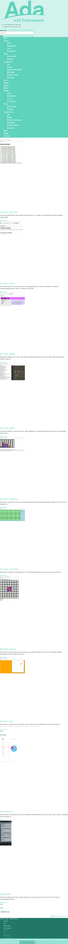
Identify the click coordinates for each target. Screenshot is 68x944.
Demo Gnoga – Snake (6, 721)
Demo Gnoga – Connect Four (9, 499)
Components (7, 62)
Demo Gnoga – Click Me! (7, 283)
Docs (9, 43)
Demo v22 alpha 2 (5, 894)
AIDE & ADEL (12, 57)
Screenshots (12, 46)
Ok (21, 942)
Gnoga (9, 67)
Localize (10, 59)
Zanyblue (10, 78)
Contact (6, 86)
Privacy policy (7, 928)
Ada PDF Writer (13, 75)
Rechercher (3, 30)
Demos (9, 49)
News (5, 80)
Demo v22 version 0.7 (6, 811)
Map (4, 923)
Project (5, 41)
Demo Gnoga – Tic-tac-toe (8, 649)
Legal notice (7, 926)
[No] (36, 943)
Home (5, 38)
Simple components (14, 70)
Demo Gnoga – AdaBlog (7, 354)
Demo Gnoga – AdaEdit (7, 428)
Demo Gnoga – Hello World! (8, 212)
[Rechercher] (1, 36)
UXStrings (11, 73)
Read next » (3, 220)
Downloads (11, 51)
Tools (5, 54)
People (5, 83)
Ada (8, 65)
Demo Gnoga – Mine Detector (9, 569)
